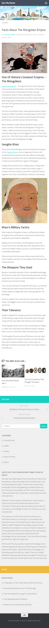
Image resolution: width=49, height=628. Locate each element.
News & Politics (9, 457)
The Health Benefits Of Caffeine (15, 599)
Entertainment (9, 440)
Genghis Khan (12, 152)
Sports (6, 462)
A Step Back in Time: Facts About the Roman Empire (23, 583)
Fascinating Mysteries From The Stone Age (20, 588)
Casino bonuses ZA (9, 86)
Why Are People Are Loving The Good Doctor (20, 594)
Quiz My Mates (8, 3)
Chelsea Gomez (9, 35)
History (5, 23)
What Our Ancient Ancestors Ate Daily (18, 605)
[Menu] (46, 3)
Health (6, 446)
